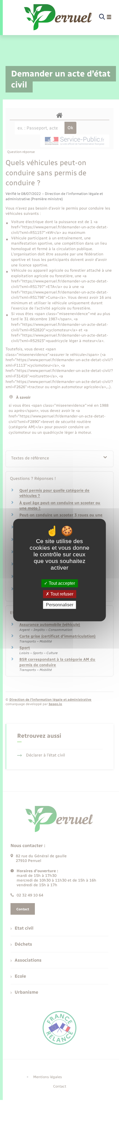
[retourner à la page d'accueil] (58, 17)
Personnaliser (59, 604)
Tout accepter (61, 583)
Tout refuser (61, 594)
